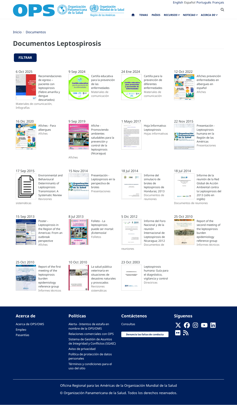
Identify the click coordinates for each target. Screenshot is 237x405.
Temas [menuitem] (143, 15)
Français (218, 2)
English (178, 2)
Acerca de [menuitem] (208, 15)
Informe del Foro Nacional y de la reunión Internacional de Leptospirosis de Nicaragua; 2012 (155, 231)
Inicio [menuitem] (133, 15)
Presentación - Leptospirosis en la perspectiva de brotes (103, 181)
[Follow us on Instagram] (195, 326)
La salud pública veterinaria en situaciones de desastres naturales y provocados (103, 274)
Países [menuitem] (156, 15)
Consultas (128, 324)
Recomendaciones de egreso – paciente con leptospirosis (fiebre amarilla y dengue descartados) (49, 88)
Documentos (36, 32)
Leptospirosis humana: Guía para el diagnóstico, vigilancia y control (156, 272)
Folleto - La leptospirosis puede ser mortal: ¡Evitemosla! (102, 227)
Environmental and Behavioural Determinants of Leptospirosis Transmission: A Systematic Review (50, 185)
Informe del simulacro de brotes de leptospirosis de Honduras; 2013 (154, 183)
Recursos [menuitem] (170, 15)
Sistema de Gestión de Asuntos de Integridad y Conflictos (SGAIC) (92, 341)
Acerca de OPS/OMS (30, 324)
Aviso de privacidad (82, 349)
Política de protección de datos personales (90, 356)
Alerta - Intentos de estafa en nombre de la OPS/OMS (89, 326)
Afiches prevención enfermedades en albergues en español (209, 82)
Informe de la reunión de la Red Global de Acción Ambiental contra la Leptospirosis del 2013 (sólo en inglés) (209, 187)
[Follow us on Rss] (185, 334)
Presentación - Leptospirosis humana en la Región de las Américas (206, 133)
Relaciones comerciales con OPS (91, 334)
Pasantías (22, 335)
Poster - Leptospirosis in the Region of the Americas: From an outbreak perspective (50, 231)
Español (189, 2)
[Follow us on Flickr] (177, 334)
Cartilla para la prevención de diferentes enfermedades (153, 82)
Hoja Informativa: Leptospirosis (155, 127)
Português (203, 2)
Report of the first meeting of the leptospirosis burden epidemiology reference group (49, 276)
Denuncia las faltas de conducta (145, 334)
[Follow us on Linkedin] (213, 326)
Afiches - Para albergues (47, 127)
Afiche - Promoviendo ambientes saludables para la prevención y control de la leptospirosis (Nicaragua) (102, 139)
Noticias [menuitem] (189, 15)
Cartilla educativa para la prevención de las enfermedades (103, 82)
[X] (178, 326)
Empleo (21, 330)
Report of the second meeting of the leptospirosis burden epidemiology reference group (208, 231)
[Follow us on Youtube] (204, 326)
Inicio (17, 32)
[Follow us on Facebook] (187, 326)
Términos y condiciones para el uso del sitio (90, 366)
